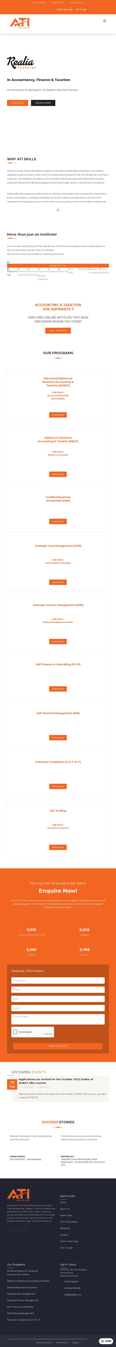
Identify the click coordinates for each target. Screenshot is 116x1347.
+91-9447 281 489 (38, 2)
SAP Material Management (20, 1313)
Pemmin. (83, 1339)
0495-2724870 (70, 1281)
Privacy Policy (62, 1342)
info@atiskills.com (78, 2)
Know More (58, 415)
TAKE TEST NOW (58, 330)
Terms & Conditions (44, 1342)
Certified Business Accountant (22, 1287)
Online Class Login (65, 10)
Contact (64, 1235)
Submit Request (58, 1046)
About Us (64, 1209)
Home (63, 1202)
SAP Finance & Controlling (20, 1307)
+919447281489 (57, 2)
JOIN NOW (17, 103)
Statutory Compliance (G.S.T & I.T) (23, 1320)
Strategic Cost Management (21, 1294)
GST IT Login (80, 10)
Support (75, 1342)
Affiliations (65, 1228)
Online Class (66, 1215)
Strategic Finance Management (23, 1300)
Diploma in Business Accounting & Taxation (28, 1281)
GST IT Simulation (69, 1222)
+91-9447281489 (71, 1288)
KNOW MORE (43, 103)
